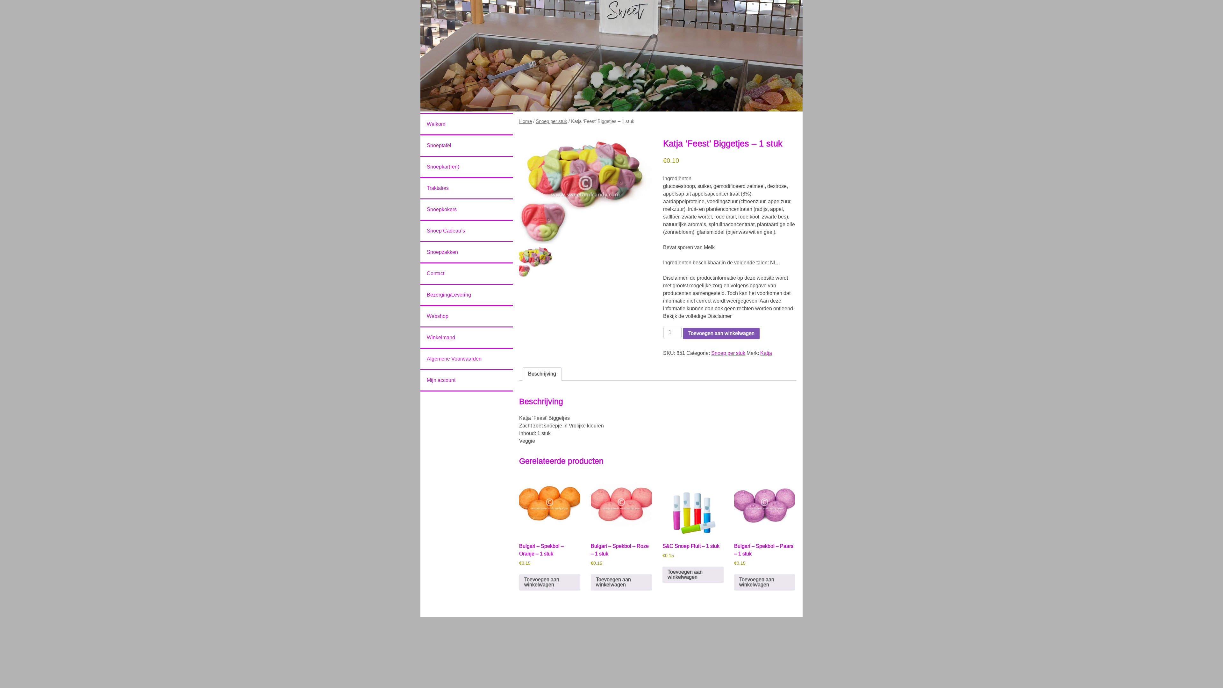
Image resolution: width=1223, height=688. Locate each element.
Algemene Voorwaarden (454, 359)
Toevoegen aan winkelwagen (721, 333)
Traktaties (438, 188)
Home (525, 121)
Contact (435, 273)
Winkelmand (441, 337)
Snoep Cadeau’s (446, 230)
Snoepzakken (442, 252)
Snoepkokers (442, 209)
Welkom (436, 124)
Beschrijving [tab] (542, 373)
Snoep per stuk (551, 121)
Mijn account (441, 380)
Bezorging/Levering (449, 294)
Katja (766, 353)
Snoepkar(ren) (443, 166)
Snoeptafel (439, 145)
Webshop (437, 316)
